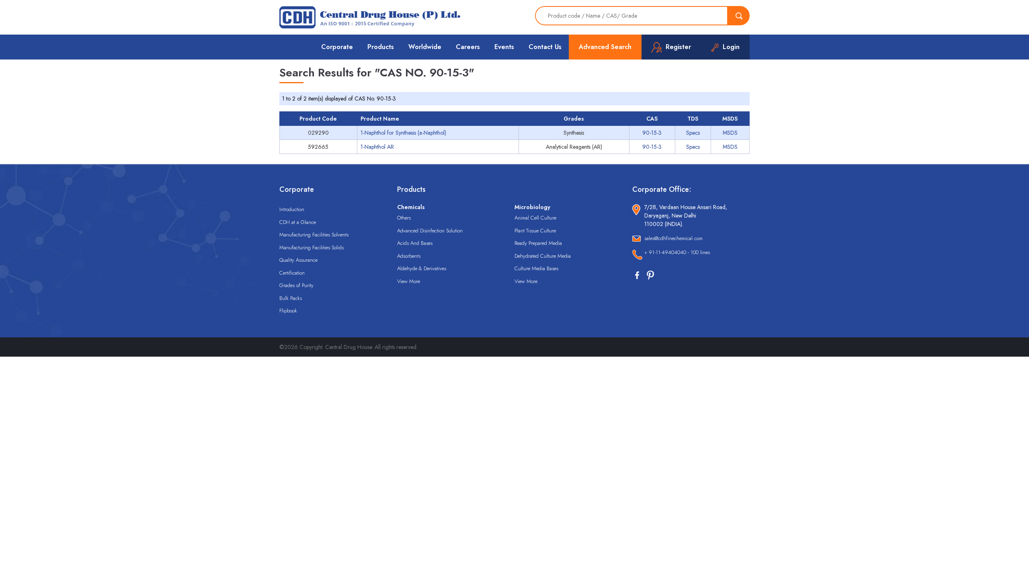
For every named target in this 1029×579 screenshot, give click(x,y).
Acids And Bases (415, 243)
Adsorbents (408, 256)
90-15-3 (652, 133)
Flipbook (288, 310)
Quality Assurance (298, 260)
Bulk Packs (290, 298)
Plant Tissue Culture (535, 230)
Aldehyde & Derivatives (421, 268)
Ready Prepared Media (538, 243)
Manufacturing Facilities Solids (311, 247)
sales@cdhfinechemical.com (673, 238)
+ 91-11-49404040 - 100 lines (677, 252)
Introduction (291, 209)
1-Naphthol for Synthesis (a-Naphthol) (403, 133)
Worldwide (424, 46)
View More (408, 281)
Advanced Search (605, 46)
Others (404, 218)
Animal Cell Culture (535, 218)
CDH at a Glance (297, 222)
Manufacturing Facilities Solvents (313, 234)
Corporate (337, 46)
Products (380, 46)
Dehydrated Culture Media (542, 256)
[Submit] (739, 15)
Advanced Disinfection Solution (430, 230)
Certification (292, 273)
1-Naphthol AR (377, 147)
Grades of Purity (296, 285)
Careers (468, 46)
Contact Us (545, 46)
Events (504, 46)
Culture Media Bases (536, 268)
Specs (693, 133)
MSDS (730, 133)
